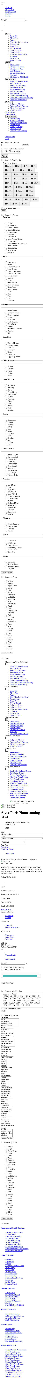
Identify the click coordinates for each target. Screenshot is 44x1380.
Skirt (9, 292)
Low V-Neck (12, 494)
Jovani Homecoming (17, 674)
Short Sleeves (12, 550)
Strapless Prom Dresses (18, 791)
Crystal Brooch (13, 392)
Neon (10, 371)
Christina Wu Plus (16, 726)
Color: (3, 836)
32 (26, 183)
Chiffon (10, 422)
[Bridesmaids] (10, 1021)
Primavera (13, 711)
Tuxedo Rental (10, 955)
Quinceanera (12, 248)
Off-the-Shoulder (14, 496)
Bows (10, 390)
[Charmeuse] (5, 1080)
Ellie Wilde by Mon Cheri (19, 697)
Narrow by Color (11, 577)
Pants (10, 280)
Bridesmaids (12, 225)
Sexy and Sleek (13, 285)
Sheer (10, 352)
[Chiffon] (5, 1082)
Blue (9, 601)
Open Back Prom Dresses (19, 785)
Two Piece (11, 301)
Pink (9, 615)
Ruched (10, 331)
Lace (9, 403)
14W (36, 183)
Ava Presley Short (16, 672)
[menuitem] (24, 8)
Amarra (12, 695)
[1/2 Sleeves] (8, 1120)
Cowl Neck (12, 485)
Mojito (10, 583)
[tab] (24, 673)
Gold (9, 638)
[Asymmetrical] (6, 1092)
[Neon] (4, 1064)
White (10, 649)
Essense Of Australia (17, 730)
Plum (10, 624)
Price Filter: (9, 151)
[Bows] (6, 1074)
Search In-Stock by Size (13, 160)
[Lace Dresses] (7, 1035)
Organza (11, 433)
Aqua (10, 592)
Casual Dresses (13, 228)
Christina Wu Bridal (17, 724)
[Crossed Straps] (7, 1052)
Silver (10, 647)
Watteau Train (13, 475)
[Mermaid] (6, 1114)
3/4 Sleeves (12, 543)
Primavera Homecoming (18, 685)
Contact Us (9, 916)
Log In (7, 16)
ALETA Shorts (15, 668)
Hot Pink (11, 617)
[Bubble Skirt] (8, 1040)
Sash (9, 408)
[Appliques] (6, 1070)
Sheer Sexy (12, 287)
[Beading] (6, 1072)
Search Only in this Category (14, 149)
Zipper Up (11, 354)
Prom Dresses (12, 246)
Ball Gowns (12, 262)
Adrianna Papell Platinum (19, 742)
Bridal (10, 223)
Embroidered (12, 394)
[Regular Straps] (6, 1132)
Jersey (10, 427)
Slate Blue (11, 599)
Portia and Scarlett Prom (18, 709)
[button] (8, 34)
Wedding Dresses (16, 761)
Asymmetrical (13, 457)
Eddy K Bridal (15, 728)
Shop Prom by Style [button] (12, 767)
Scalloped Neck (13, 503)
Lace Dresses (12, 269)
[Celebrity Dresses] (8, 1042)
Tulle (9, 445)
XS (19, 199)
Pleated (10, 326)
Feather (10, 397)
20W (31, 187)
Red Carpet (12, 250)
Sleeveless (11, 552)
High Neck (12, 489)
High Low (11, 320)
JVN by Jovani (15, 703)
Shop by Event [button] (10, 748)
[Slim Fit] (6, 1116)
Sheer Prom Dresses (17, 787)
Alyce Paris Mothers (17, 744)
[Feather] (5, 1084)
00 (18, 166)
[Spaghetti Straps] (6, 1134)
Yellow (10, 581)
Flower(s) (11, 399)
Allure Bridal (14, 722)
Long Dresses (12, 276)
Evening (11, 234)
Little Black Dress (14, 271)
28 (8, 183)
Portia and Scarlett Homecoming (21, 683)
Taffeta (10, 442)
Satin (9, 436)
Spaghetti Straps (13, 566)
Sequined (11, 438)
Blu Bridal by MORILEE (19, 734)
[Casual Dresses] (10, 1023)
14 (17, 174)
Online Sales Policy (12, 927)
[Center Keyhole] (8, 1043)
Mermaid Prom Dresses (18, 783)
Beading (11, 388)
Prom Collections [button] (11, 687)
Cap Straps (11, 562)
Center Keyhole (13, 315)
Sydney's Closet (15, 715)
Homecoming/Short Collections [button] (16, 662)
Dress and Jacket (14, 267)
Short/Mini (11, 468)
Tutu (9, 298)
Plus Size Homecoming (18, 765)
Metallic (10, 369)
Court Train (12, 461)
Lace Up (11, 348)
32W (31, 195)
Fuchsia (10, 619)
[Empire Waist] (6, 1112)
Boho (10, 265)
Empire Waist (12, 526)
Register (8, 14)
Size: (2, 832)
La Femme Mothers (17, 740)
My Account (9, 10)
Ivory (10, 633)
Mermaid (11, 529)
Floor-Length (12, 464)
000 (9, 166)
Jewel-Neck (12, 492)
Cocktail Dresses (14, 230)
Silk (9, 440)
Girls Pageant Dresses (15, 239)
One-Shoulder (13, 498)
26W (31, 191)
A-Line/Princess (13, 524)
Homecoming (12, 241)
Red (9, 626)
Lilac (9, 608)
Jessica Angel (15, 699)
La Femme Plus (15, 707)
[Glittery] (4, 1060)
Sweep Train (12, 470)
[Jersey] (5, 1086)
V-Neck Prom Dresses (18, 795)
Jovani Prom (14, 701)
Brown (10, 640)
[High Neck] (6, 1104)
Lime (10, 590)
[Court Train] (6, 1096)
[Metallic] (4, 1062)
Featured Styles (15, 763)
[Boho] (7, 1031)
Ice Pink (11, 613)
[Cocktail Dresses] (10, 1025)
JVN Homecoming (16, 676)
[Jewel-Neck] (6, 1106)
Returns (8, 918)
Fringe (10, 401)
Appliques (11, 385)
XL (16, 204)
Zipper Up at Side (14, 357)
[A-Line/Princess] (6, 1110)
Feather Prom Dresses (17, 775)
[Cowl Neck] (6, 1100)
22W (9, 191)
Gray (9, 644)
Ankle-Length (13, 455)
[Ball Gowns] (7, 1030)
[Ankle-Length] (6, 1090)
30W (20, 195)
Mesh (10, 431)
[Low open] (7, 1055)
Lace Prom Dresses (17, 779)
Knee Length (12, 466)
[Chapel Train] (6, 1094)
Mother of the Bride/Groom (17, 243)
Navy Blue (12, 604)
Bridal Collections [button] (11, 717)
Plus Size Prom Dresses (18, 757)
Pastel (10, 375)
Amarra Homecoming (17, 670)
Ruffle (10, 406)
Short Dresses (12, 289)
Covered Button (13, 343)
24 (26, 179)
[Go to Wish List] (4, 2)
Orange (10, 628)
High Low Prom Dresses (19, 777)
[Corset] (8, 1045)
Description (9, 853)
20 (8, 179)
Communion (12, 232)
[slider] (39, 975)
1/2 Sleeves (12, 541)
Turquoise (11, 595)
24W (20, 191)
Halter (10, 487)
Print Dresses (12, 283)
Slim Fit (10, 531)
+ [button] (6, 664)
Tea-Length (12, 473)
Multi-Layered (13, 322)
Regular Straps (13, 564)
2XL (26, 204)
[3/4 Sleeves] (8, 1122)
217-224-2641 (6, 910)
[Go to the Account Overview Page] (2, 4)
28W (9, 195)
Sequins (10, 410)
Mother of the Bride (17, 754)
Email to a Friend (7, 849)
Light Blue (11, 597)
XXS (9, 199)
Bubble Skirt (12, 311)
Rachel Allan (14, 713)
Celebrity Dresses (14, 313)
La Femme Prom (16, 705)
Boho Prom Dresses (17, 773)
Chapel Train (12, 459)
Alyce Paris (14, 693)
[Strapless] (6, 1136)
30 (17, 183)
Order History (10, 937)
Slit (9, 333)
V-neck (10, 514)
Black (10, 642)
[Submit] (26, 20)
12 (8, 174)
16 (26, 174)
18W (20, 187)
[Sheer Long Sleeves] (8, 1126)
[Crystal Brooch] (6, 1075)
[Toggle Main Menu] (2, 30)
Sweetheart (12, 512)
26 (35, 179)
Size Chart (4, 847)
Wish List (8, 8)
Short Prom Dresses (17, 789)
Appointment (10, 959)
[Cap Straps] (6, 1130)
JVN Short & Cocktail (18, 678)
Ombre (10, 373)
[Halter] (6, 1102)
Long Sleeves (12, 545)
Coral (10, 631)
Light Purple (12, 610)
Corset (10, 317)
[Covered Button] (7, 1050)
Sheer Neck (12, 507)
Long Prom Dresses (17, 781)
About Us (8, 925)
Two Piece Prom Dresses (19, 793)
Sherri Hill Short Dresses (19, 666)
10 (31, 170)
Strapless (11, 510)
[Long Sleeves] (8, 1124)
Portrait (10, 501)
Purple (10, 606)
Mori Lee (13, 732)
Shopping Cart (10, 12)
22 (17, 179)
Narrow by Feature (11, 215)
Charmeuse (12, 420)
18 (35, 174)
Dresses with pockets (17, 797)
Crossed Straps (13, 345)
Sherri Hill (13, 691)
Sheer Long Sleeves (15, 548)
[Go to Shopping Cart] (2, 2)
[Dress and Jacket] (7, 1033)
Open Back (12, 324)
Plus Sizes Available (15, 329)
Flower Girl (12, 237)
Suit (9, 294)
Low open (11, 350)
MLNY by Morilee (16, 746)
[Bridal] (10, 1020)
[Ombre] (4, 1065)
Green (10, 588)
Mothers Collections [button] (12, 736)
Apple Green (12, 586)
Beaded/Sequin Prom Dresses (20, 771)
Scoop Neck (12, 505)
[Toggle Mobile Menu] (2, 949)
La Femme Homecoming (19, 680)
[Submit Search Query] (26, 963)
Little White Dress (14, 274)
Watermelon (12, 622)
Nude (10, 635)
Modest (10, 278)
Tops (9, 296)
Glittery (10, 366)
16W (9, 187)
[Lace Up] (7, 1053)
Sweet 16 (11, 252)
